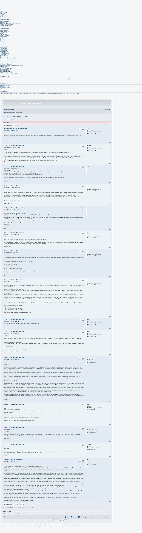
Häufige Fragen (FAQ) (5, 31)
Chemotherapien (3, 44)
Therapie (2, 42)
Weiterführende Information (6, 71)
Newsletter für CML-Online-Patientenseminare (10, 23)
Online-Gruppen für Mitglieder (6, 24)
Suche (1, 10)
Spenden (2, 86)
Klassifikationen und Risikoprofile (7, 61)
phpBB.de (63, 520)
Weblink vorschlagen (4, 35)
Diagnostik (2, 40)
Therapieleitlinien (4, 50)
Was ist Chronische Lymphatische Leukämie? (10, 57)
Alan (88, 279)
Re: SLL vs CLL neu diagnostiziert (15, 128)
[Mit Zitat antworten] (83, 129)
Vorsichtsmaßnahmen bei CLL (6, 68)
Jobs (1, 88)
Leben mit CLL (3, 67)
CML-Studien (3, 54)
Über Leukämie (3, 36)
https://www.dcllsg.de (31, 271)
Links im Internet (3, 34)
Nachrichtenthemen (4, 21)
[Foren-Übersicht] (11, 104)
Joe (88, 128)
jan (10, 119)
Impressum (2, 13)
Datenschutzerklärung (74, 526)
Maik (88, 232)
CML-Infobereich (3, 52)
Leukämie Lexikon (4, 32)
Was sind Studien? (4, 55)
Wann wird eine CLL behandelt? (7, 62)
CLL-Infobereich (3, 56)
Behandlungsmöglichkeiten (6, 64)
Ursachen (2, 38)
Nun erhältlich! (76, 93)
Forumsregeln (7, 122)
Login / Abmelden (4, 12)
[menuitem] (14, 109)
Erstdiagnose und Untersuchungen (8, 59)
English (1, 16)
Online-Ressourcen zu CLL (6, 72)
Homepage (2, 9)
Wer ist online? (7, 511)
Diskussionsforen (4, 22)
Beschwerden (3, 39)
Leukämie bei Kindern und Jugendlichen (9, 73)
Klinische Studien (4, 66)
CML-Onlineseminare (4, 53)
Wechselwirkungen (4, 49)
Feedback (2, 11)
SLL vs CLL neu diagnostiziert (15, 117)
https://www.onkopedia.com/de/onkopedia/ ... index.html (56, 152)
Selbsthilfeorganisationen (5, 69)
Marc (15, 119)
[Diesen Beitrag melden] (80, 129)
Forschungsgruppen (4, 70)
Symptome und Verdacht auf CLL (7, 58)
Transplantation (3, 48)
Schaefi (89, 145)
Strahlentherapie (3, 47)
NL (12, 119)
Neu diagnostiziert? (4, 30)
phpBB (51, 519)
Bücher (1, 33)
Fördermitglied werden (5, 87)
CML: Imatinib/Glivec (4, 46)
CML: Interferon (3, 45)
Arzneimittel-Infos (4, 51)
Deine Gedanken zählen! (5, 25)
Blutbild (1, 41)
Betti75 (89, 185)
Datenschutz (3, 15)
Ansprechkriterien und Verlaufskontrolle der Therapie (11, 65)
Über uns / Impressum (5, 85)
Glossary (2, 14)
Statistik (1, 37)
